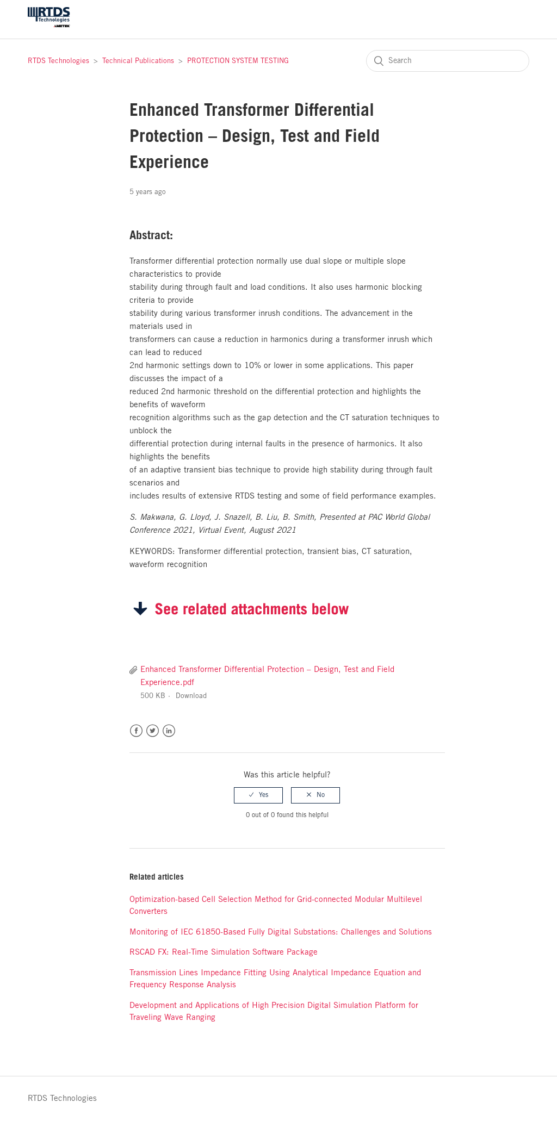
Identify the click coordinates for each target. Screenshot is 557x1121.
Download (191, 696)
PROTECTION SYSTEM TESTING (238, 61)
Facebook (136, 731)
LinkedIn (169, 731)
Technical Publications (138, 61)
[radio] (258, 795)
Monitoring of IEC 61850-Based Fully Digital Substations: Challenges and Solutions (280, 932)
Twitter (152, 731)
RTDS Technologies (58, 61)
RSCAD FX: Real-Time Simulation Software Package (223, 952)
